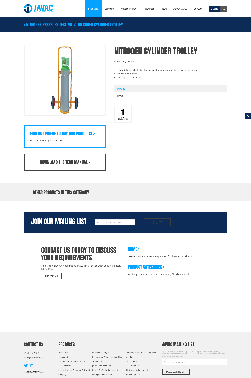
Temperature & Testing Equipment (141, 352)
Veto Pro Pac (131, 361)
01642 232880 (31, 352)
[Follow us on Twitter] (26, 365)
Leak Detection (64, 365)
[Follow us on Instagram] (37, 365)
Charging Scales (65, 374)
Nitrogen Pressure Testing (103, 374)
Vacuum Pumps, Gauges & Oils (71, 361)
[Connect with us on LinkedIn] (32, 365)
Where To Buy (128, 8)
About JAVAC (180, 8)
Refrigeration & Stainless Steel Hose (107, 357)
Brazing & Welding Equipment (105, 370)
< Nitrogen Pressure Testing (48, 24)
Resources (148, 8)
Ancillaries (130, 357)
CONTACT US (51, 275)
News (164, 8)
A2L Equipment (132, 365)
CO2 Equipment (133, 374)
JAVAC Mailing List (176, 371)
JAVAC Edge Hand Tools (102, 365)
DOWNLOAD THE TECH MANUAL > (65, 162)
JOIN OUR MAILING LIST (157, 222)
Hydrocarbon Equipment (137, 370)
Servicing (110, 8)
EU (223, 8)
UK (214, 8)
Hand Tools (63, 352)
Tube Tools (97, 361)
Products (93, 8)
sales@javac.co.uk (33, 357)
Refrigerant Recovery (67, 357)
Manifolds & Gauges (100, 352)
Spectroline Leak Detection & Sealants (74, 370)
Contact (198, 8)
